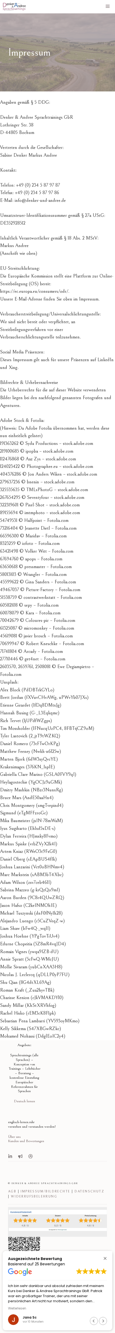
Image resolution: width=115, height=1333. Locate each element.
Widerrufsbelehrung (34, 1196)
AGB (12, 1191)
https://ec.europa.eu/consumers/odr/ (34, 291)
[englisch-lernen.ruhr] (14, 6)
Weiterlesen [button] (17, 1308)
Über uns (14, 1137)
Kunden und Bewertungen (26, 1141)
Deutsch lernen (24, 1101)
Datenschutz (89, 1191)
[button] (105, 1258)
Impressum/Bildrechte (45, 1191)
